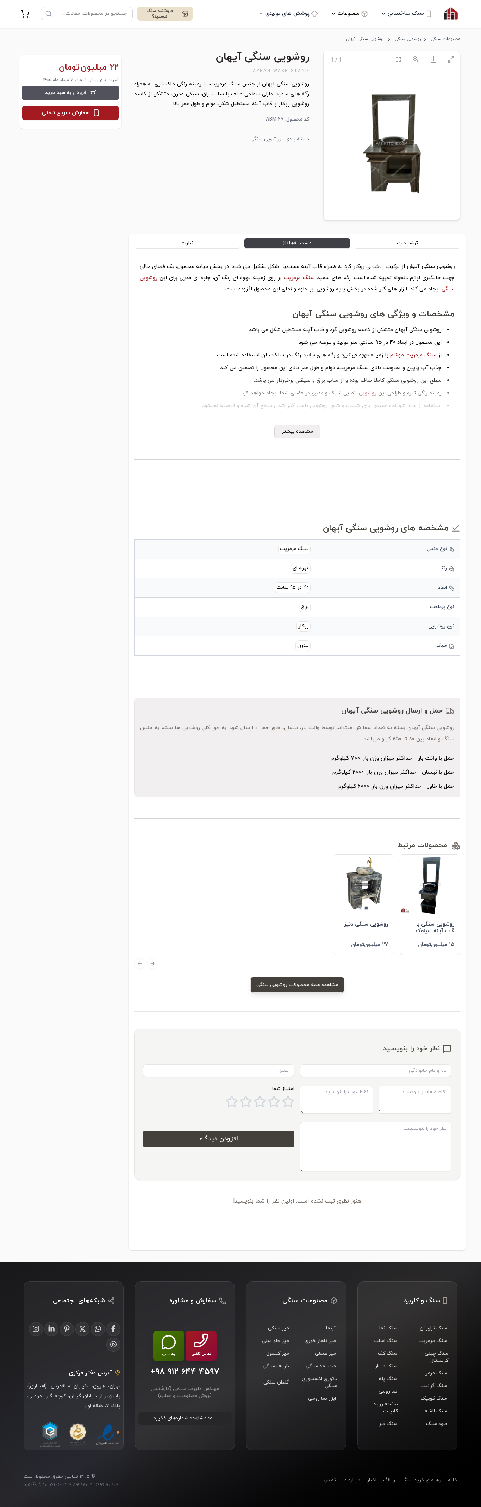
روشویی (367, 393)
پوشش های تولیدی (287, 13)
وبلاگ (389, 1480)
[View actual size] (416, 59)
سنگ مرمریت (299, 278)
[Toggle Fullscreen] (398, 59)
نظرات (187, 243)
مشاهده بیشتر (297, 431)
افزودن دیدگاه (219, 1138)
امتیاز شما (283, 1089)
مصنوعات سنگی (445, 39)
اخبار (371, 1480)
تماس (330, 1480)
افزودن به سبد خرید (66, 92)
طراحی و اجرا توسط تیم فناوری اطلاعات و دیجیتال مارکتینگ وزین (71, 1484)
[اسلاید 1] (366, 908)
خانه (452, 1480)
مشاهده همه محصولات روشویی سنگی (297, 984)
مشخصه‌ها (297, 243)
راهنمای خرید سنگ (421, 1480)
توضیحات (407, 243)
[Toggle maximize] (451, 59)
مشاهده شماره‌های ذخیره (180, 1418)
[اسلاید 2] (360, 907)
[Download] (433, 59)
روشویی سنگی (408, 39)
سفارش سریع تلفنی (66, 113)
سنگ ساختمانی (406, 13)
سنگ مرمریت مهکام (413, 355)
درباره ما (351, 1480)
